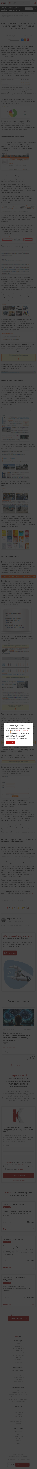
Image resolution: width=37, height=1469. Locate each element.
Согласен (10, 742)
